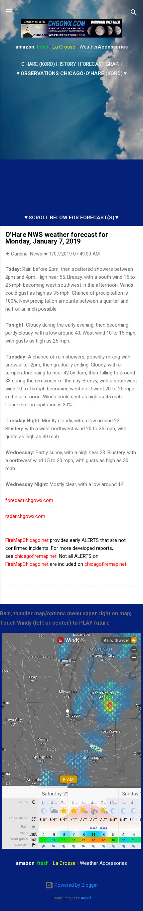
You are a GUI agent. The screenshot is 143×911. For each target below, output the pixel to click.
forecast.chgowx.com (29, 500)
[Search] (134, 13)
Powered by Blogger (75, 885)
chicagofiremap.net (36, 556)
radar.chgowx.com (25, 516)
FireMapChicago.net (27, 540)
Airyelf (86, 898)
